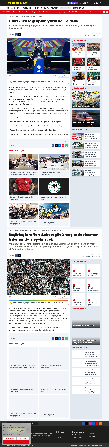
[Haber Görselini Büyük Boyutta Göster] (38, 56)
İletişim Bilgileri (93, 436)
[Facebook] (83, 423)
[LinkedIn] (93, 423)
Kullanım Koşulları (78, 432)
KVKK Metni (92, 433)
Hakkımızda (60, 432)
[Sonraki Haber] (107, 12)
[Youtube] (97, 423)
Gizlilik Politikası (77, 435)
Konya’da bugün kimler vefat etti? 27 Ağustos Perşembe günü (36, 12)
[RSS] (100, 423)
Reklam (58, 438)
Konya (17, 8)
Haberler (11, 16)
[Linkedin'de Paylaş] (59, 145)
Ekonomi (38, 8)
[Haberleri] (67, 141)
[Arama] (100, 8)
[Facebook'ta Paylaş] (16, 34)
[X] (86, 423)
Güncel (24, 8)
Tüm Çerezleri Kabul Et (16, 442)
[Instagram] (90, 423)
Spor (31, 8)
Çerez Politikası (77, 438)
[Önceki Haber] (104, 12)
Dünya (46, 8)
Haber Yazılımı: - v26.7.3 (86, 445)
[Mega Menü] (8, 8)
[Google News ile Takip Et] (63, 76)
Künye (58, 435)
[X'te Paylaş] (19, 34)
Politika (54, 8)
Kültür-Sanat (78, 8)
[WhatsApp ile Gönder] (66, 145)
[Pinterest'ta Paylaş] (63, 145)
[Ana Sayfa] (12, 8)
